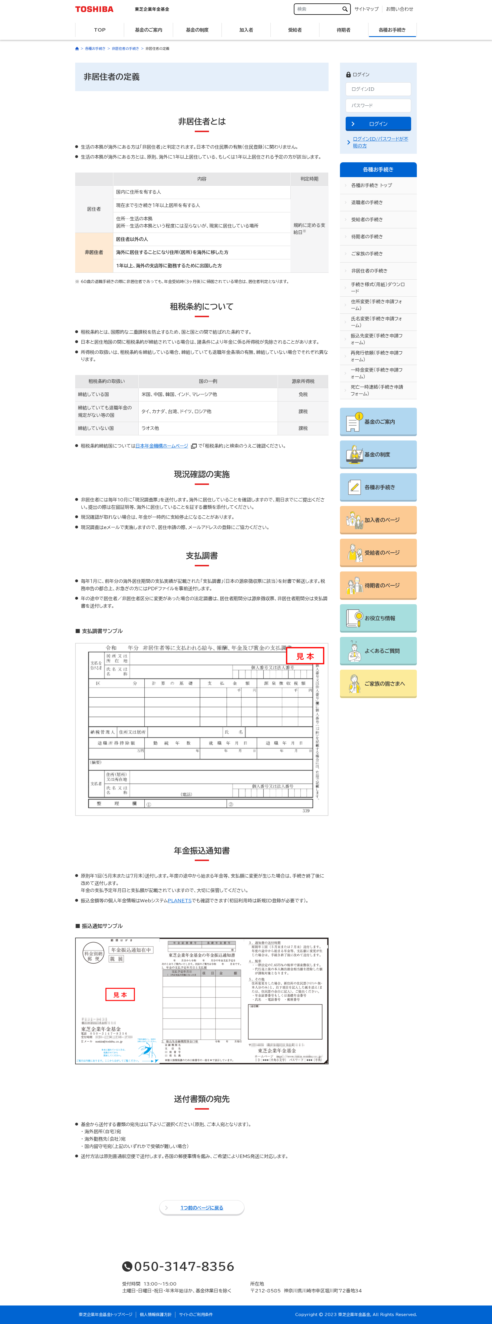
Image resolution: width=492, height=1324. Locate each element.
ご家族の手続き (367, 253)
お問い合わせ (399, 9)
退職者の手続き (367, 202)
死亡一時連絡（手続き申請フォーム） (377, 390)
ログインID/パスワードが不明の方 (380, 142)
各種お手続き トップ (371, 185)
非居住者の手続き (369, 271)
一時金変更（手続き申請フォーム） (377, 373)
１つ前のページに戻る (202, 1208)
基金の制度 (197, 30)
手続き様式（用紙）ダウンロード (378, 288)
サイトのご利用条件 (196, 1315)
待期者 (343, 30)
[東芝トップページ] (98, 9)
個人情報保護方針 (156, 1315)
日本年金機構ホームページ (162, 446)
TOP (100, 30)
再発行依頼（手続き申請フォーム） (377, 356)
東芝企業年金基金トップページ (105, 1315)
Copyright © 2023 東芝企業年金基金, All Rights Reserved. (356, 1315)
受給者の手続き (367, 219)
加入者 (246, 30)
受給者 (295, 30)
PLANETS (180, 900)
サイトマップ (366, 9)
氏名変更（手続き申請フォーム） (376, 322)
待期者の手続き (367, 236)
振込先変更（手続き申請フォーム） (377, 339)
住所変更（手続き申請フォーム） (376, 305)
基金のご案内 (148, 30)
